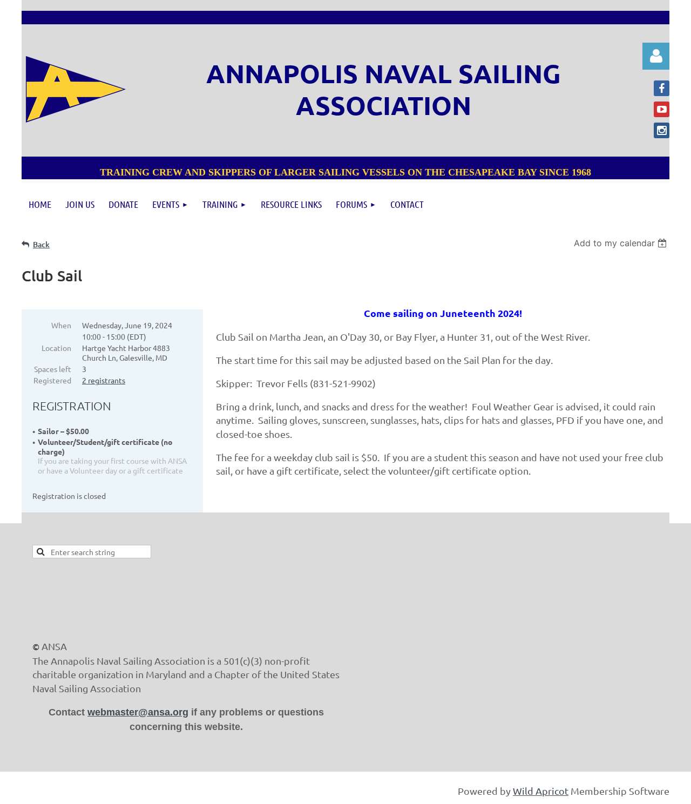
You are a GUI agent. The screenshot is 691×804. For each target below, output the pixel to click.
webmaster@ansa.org (137, 712)
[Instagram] (661, 130)
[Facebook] (661, 88)
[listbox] (621, 243)
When (61, 325)
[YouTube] (661, 109)
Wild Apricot (540, 790)
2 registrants (103, 380)
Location (56, 348)
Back (41, 244)
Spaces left (52, 369)
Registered (52, 380)
